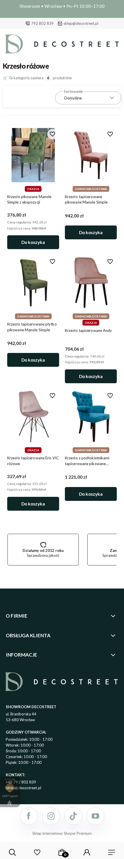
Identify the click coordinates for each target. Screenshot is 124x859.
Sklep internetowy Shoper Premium (62, 833)
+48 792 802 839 (21, 782)
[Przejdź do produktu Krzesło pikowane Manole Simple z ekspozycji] (33, 155)
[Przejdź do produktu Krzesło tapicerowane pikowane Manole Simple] (91, 155)
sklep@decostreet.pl (80, 23)
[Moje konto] (86, 852)
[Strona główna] (62, 45)
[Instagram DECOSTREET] (51, 816)
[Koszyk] (62, 852)
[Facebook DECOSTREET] (29, 816)
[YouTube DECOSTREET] (95, 816)
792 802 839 (42, 23)
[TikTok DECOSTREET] (73, 816)
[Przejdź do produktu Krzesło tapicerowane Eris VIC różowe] (33, 416)
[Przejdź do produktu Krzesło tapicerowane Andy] (91, 283)
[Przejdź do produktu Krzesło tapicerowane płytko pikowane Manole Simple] (33, 283)
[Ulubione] (37, 852)
